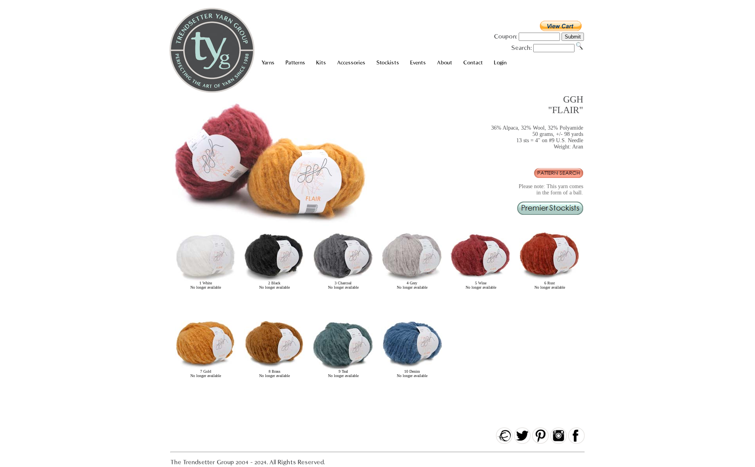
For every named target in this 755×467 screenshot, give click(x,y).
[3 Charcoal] (343, 279)
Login (500, 62)
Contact (473, 62)
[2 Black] (274, 279)
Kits (321, 62)
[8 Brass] (274, 368)
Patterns (295, 62)
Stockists (387, 62)
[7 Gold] (205, 368)
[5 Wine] (480, 279)
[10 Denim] (411, 368)
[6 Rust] (549, 279)
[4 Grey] (411, 279)
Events (418, 62)
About (444, 62)
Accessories (351, 62)
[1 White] (205, 279)
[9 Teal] (343, 368)
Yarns (267, 62)
